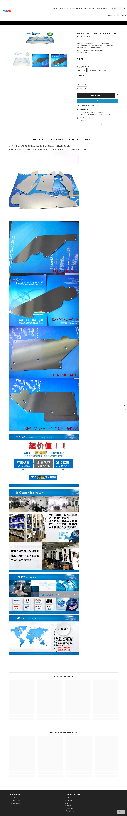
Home (11, 28)
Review (87, 139)
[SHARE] (116, 95)
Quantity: (80, 81)
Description (38, 139)
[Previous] (9, 60)
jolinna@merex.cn (84, 9)
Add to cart (96, 95)
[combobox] (117, 8)
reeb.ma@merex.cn (96, 9)
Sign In (124, 15)
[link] (21, 716)
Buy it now (97, 101)
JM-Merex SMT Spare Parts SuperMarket (93, 50)
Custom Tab (73, 139)
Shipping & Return (55, 139)
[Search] (118, 8)
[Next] (70, 60)
